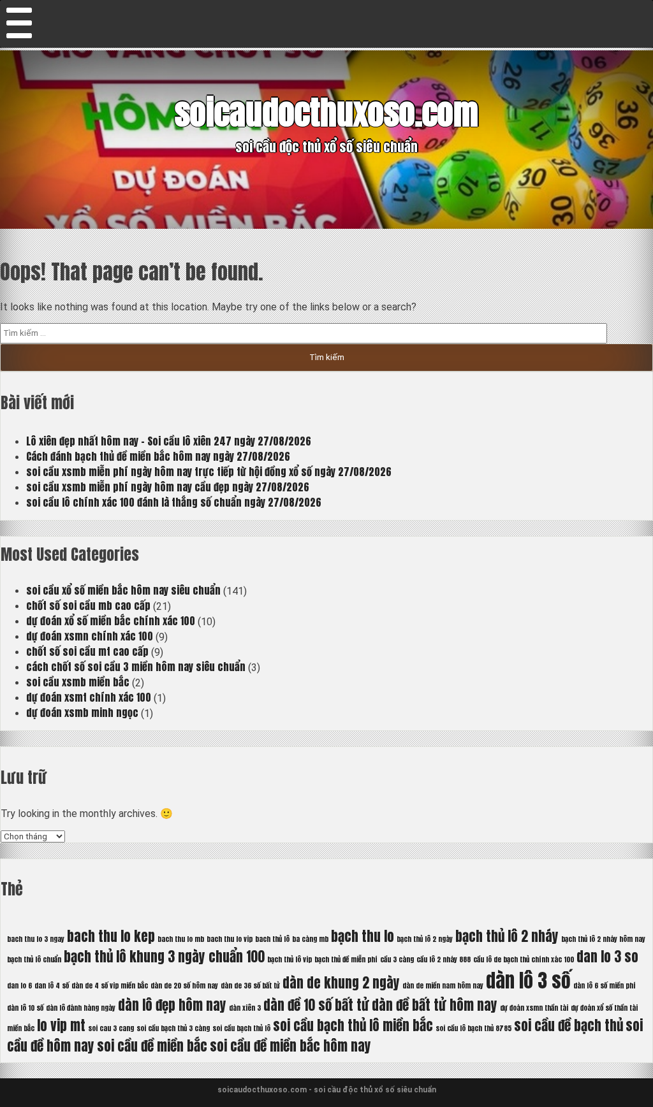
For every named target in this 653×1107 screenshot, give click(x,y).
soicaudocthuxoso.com (326, 112)
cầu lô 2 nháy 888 (443, 959)
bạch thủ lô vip (289, 959)
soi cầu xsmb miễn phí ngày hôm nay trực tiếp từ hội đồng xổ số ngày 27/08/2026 (209, 471)
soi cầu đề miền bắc (152, 1046)
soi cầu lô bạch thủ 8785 (473, 1028)
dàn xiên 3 (245, 1007)
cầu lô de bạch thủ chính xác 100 (523, 959)
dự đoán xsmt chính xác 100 (88, 697)
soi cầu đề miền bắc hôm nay (290, 1046)
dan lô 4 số (51, 985)
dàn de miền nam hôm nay (442, 985)
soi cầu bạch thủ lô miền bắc (353, 1025)
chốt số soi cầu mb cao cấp (88, 605)
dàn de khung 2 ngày (341, 983)
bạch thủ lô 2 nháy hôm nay (603, 939)
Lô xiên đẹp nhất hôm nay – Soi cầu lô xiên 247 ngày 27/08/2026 (168, 441)
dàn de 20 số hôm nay (184, 985)
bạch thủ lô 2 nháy (507, 936)
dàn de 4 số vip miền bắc (109, 985)
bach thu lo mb (181, 939)
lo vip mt (61, 1025)
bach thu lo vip (230, 939)
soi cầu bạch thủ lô (241, 1028)
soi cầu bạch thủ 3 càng (173, 1028)
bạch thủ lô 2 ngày (425, 939)
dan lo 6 (19, 985)
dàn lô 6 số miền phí (604, 985)
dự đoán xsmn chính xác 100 (89, 636)
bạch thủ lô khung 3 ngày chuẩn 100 (164, 956)
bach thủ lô (272, 939)
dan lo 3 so (607, 956)
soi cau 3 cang (111, 1028)
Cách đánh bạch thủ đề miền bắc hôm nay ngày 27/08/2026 (158, 456)
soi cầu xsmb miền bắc (77, 682)
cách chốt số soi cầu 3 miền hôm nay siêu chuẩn (136, 666)
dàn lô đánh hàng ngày (80, 1007)
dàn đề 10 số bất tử (316, 1005)
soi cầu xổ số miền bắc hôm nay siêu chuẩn (123, 590)
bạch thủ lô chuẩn (34, 959)
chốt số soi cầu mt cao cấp (87, 651)
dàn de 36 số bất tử (250, 985)
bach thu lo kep (111, 936)
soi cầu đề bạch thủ (568, 1025)
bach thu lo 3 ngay (35, 939)
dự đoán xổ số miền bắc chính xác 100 (110, 620)
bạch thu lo (362, 936)
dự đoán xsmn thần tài (534, 1007)
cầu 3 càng (397, 959)
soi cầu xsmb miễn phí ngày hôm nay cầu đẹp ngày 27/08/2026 (167, 487)
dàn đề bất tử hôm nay (434, 1005)
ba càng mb (310, 939)
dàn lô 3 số (528, 981)
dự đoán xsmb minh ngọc (82, 712)
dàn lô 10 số (25, 1007)
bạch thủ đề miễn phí (346, 959)
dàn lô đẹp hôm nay (172, 1005)
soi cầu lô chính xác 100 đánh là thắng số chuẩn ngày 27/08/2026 (173, 502)
